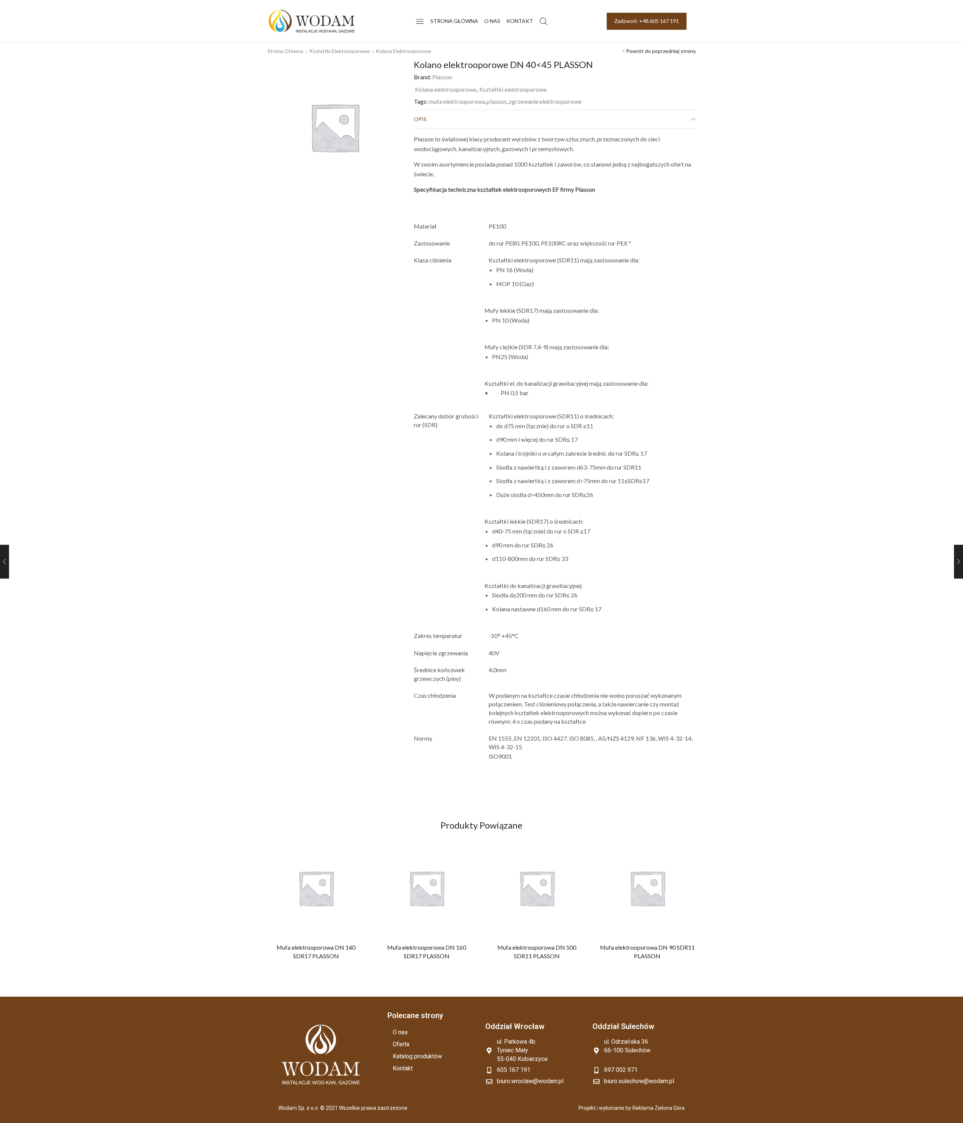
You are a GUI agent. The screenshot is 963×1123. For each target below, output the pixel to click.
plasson (497, 101)
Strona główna (454, 21)
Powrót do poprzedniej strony (661, 51)
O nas (492, 21)
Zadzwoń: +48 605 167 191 (646, 21)
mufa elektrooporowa (457, 101)
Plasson (442, 76)
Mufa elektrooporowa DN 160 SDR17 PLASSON (426, 951)
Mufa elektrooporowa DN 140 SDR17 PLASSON (315, 951)
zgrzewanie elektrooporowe (545, 101)
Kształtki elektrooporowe (339, 51)
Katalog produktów (417, 1056)
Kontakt (519, 21)
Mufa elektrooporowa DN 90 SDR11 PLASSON (647, 951)
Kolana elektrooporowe (403, 51)
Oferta (401, 1044)
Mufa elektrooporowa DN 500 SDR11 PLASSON (536, 951)
